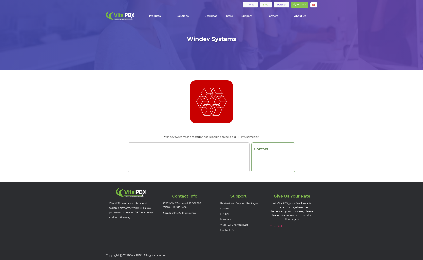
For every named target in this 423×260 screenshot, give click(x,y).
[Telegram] (134, 4)
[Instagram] (314, 255)
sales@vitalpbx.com (184, 213)
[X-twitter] (115, 4)
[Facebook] (108, 4)
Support (246, 16)
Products (155, 16)
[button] (299, 5)
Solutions (183, 16)
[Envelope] (141, 4)
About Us (300, 16)
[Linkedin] (121, 4)
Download (211, 16)
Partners (273, 16)
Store (229, 16)
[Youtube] (128, 4)
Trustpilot (276, 226)
